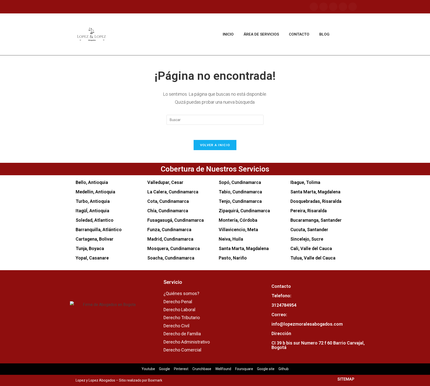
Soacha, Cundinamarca (170, 257)
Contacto (299, 34)
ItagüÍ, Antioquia (92, 210)
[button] (347, 34)
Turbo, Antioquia (93, 201)
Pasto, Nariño (233, 257)
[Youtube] (333, 6)
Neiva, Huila (231, 239)
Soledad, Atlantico (94, 220)
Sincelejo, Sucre (306, 239)
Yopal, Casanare (92, 257)
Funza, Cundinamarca (169, 229)
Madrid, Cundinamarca (170, 239)
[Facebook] (314, 6)
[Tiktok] (343, 6)
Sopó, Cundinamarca (240, 182)
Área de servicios (261, 34)
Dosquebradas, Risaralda (315, 201)
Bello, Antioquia (92, 182)
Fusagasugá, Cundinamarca (175, 220)
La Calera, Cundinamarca (172, 191)
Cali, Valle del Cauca (311, 248)
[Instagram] (323, 6)
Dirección (281, 333)
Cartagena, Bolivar (94, 239)
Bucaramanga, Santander (316, 220)
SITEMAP (345, 379)
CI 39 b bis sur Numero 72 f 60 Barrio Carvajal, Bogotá (318, 345)
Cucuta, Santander (309, 229)
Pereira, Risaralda (308, 210)
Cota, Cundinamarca (168, 201)
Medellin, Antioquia (95, 191)
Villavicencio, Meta (238, 229)
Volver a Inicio (215, 145)
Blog (324, 34)
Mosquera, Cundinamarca (173, 248)
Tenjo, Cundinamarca (240, 201)
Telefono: (281, 295)
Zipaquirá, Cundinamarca (244, 210)
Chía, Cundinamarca (167, 210)
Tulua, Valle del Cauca (312, 257)
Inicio (228, 34)
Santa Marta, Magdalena (244, 248)
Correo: (279, 314)
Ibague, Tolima (305, 182)
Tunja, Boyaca (90, 248)
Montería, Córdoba (238, 220)
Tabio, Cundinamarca (240, 191)
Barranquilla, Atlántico (99, 229)
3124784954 (283, 305)
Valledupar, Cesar (165, 182)
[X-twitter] (352, 6)
